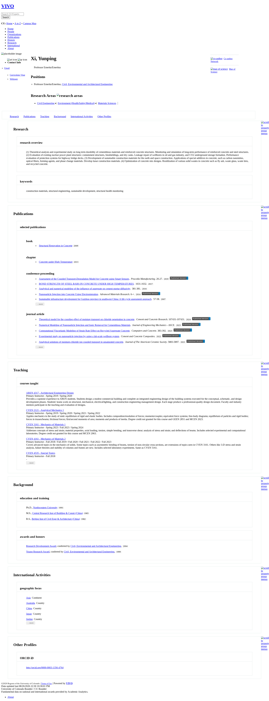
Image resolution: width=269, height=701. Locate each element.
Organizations (14, 34)
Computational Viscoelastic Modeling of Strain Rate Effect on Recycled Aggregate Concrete (84, 330)
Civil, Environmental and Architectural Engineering (87, 84)
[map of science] (219, 69)
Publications (13, 37)
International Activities (82, 116)
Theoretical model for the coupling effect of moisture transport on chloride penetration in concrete (86, 319)
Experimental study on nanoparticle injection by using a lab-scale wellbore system (79, 336)
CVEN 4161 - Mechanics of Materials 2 (46, 439)
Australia (30, 603)
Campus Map (29, 23)
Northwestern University (45, 507)
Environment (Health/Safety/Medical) (76, 103)
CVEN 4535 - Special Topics (40, 453)
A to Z (17, 23)
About (10, 48)
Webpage (14, 79)
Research (12, 42)
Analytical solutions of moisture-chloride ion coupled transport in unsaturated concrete (81, 342)
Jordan (29, 619)
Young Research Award (38, 551)
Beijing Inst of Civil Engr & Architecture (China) (56, 519)
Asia (28, 597)
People (10, 31)
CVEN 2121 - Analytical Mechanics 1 (45, 410)
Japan (29, 613)
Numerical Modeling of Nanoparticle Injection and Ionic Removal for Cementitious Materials (84, 325)
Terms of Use (46, 683)
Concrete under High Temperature (56, 262)
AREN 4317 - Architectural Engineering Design (50, 393)
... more (40, 304)
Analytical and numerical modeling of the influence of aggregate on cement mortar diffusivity (84, 288)
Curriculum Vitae (17, 75)
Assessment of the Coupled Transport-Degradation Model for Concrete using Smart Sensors (84, 279)
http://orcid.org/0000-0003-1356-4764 (45, 667)
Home (9, 23)
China (29, 608)
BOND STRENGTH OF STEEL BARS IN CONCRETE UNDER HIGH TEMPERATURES (86, 283)
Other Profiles (104, 116)
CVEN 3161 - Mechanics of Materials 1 (46, 424)
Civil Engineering (45, 103)
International (13, 45)
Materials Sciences (107, 103)
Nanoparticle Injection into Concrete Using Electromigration (68, 294)
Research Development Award (41, 546)
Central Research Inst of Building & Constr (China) (57, 513)
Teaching (44, 116)
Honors (11, 40)
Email (7, 68)
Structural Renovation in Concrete (55, 245)
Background (60, 116)
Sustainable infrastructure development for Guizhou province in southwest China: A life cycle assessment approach (95, 299)
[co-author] (216, 58)
